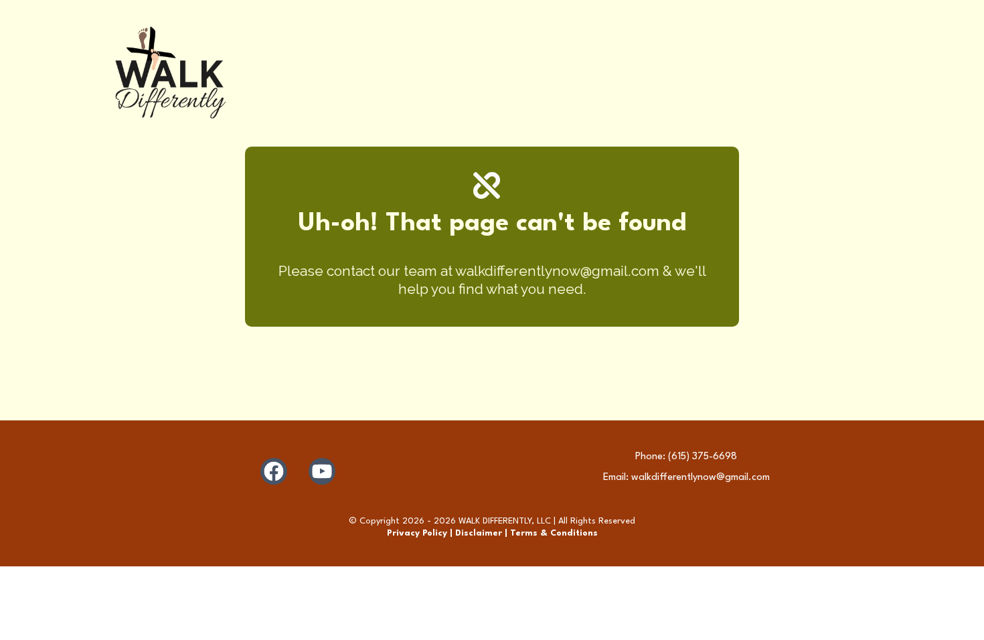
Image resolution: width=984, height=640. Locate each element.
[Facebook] (274, 471)
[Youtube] (322, 471)
